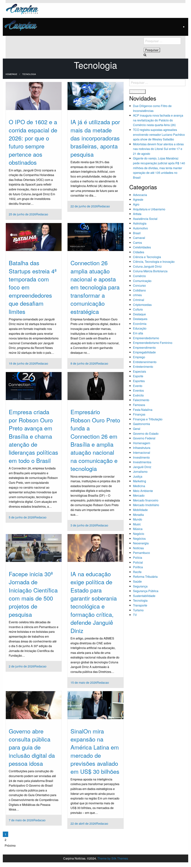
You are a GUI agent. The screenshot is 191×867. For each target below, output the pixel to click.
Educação (12, 564)
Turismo (138, 610)
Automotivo (140, 228)
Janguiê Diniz (142, 467)
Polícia (137, 557)
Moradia (138, 514)
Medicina (139, 486)
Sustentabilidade (144, 596)
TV (135, 615)
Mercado (139, 495)
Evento (137, 386)
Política (72, 402)
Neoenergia (141, 543)
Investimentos (142, 462)
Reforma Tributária (145, 576)
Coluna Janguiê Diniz (20, 112)
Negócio (138, 534)
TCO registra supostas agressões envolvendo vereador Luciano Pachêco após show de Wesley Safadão (159, 134)
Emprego (139, 357)
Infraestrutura (141, 448)
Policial (138, 562)
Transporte (140, 605)
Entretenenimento (144, 362)
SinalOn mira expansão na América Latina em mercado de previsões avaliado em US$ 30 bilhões (95, 751)
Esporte (138, 376)
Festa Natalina (142, 409)
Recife (137, 572)
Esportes (139, 381)
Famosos (139, 405)
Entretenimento (143, 366)
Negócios (139, 538)
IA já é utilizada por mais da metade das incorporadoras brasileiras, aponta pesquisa (95, 137)
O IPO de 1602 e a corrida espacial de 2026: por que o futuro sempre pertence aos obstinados (33, 141)
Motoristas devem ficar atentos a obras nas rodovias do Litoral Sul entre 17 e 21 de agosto (158, 149)
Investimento (141, 457)
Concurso (139, 285)
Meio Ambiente (143, 491)
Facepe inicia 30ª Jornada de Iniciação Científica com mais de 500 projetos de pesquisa (33, 594)
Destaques (140, 319)
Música (138, 529)
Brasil (137, 233)
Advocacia (140, 195)
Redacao (42, 214)
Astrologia (139, 223)
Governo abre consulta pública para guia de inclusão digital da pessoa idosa (32, 747)
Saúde (137, 581)
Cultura (138, 309)
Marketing (139, 481)
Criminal (138, 300)
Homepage (11, 74)
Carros (137, 242)
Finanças (139, 414)
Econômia (74, 721)
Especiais (139, 371)
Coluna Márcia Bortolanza (150, 271)
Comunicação (77, 253)
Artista (137, 214)
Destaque (139, 314)
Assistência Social (145, 219)
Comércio (139, 276)
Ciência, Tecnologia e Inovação (88, 112)
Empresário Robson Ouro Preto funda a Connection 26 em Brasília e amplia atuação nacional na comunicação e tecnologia (95, 440)
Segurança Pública (145, 591)
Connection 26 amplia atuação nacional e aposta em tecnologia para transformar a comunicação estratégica (95, 286)
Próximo (10, 845)
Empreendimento (144, 347)
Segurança (140, 586)
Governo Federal (144, 438)
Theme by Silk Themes (112, 858)
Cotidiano (139, 290)
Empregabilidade (144, 352)
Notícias (138, 548)
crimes (137, 295)
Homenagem (141, 443)
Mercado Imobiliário (146, 505)
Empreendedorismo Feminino (152, 343)
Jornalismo (140, 471)
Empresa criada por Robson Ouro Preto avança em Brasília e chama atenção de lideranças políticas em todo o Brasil (33, 435)
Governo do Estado (146, 433)
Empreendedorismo (19, 253)
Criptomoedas (142, 304)
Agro (136, 204)
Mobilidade (140, 510)
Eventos (138, 390)
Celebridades (142, 247)
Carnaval (139, 238)
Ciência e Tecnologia (147, 257)
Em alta (138, 333)
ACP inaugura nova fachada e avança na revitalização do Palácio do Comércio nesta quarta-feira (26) (158, 120)
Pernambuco (141, 553)
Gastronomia (141, 424)
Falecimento (141, 400)
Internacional (141, 452)
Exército (138, 395)
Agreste (138, 199)
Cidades (138, 252)
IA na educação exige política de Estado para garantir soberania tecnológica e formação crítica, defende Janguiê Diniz (94, 602)
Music (137, 524)
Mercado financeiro (145, 500)
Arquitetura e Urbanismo (149, 209)
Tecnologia (140, 600)
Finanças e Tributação (147, 419)
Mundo (137, 519)
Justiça (137, 476)
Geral (136, 429)
